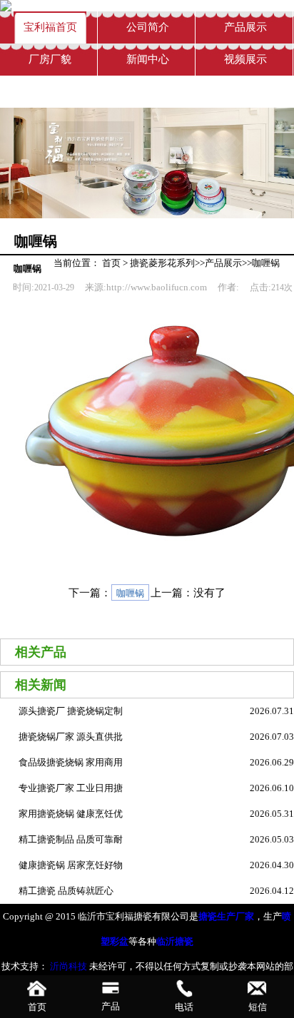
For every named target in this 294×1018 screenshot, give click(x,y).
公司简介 (147, 27)
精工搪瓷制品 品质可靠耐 (71, 839)
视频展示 (245, 59)
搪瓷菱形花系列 (162, 263)
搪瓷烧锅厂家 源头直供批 (71, 736)
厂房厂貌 (50, 59)
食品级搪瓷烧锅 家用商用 (71, 762)
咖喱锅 (266, 263)
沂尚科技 (67, 966)
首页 (111, 263)
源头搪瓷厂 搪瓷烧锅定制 (71, 711)
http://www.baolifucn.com (156, 287)
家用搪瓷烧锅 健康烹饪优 (71, 813)
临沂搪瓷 (174, 941)
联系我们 (50, 91)
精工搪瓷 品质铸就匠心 (66, 890)
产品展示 (245, 27)
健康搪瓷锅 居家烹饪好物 (71, 865)
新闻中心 (147, 59)
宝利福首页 (50, 27)
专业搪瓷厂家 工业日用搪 (71, 788)
